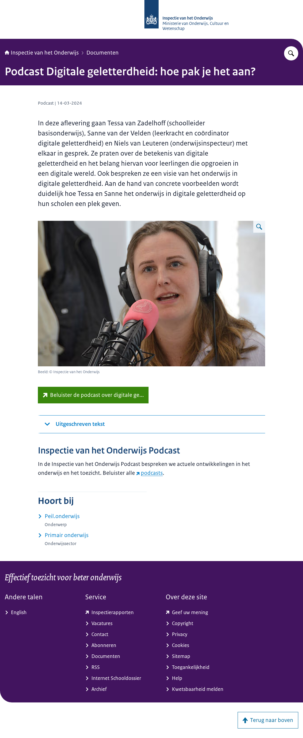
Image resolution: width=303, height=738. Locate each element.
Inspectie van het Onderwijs (45, 52)
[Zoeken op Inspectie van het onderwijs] (291, 53)
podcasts (152, 473)
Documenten (102, 52)
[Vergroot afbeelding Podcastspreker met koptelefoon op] (259, 227)
